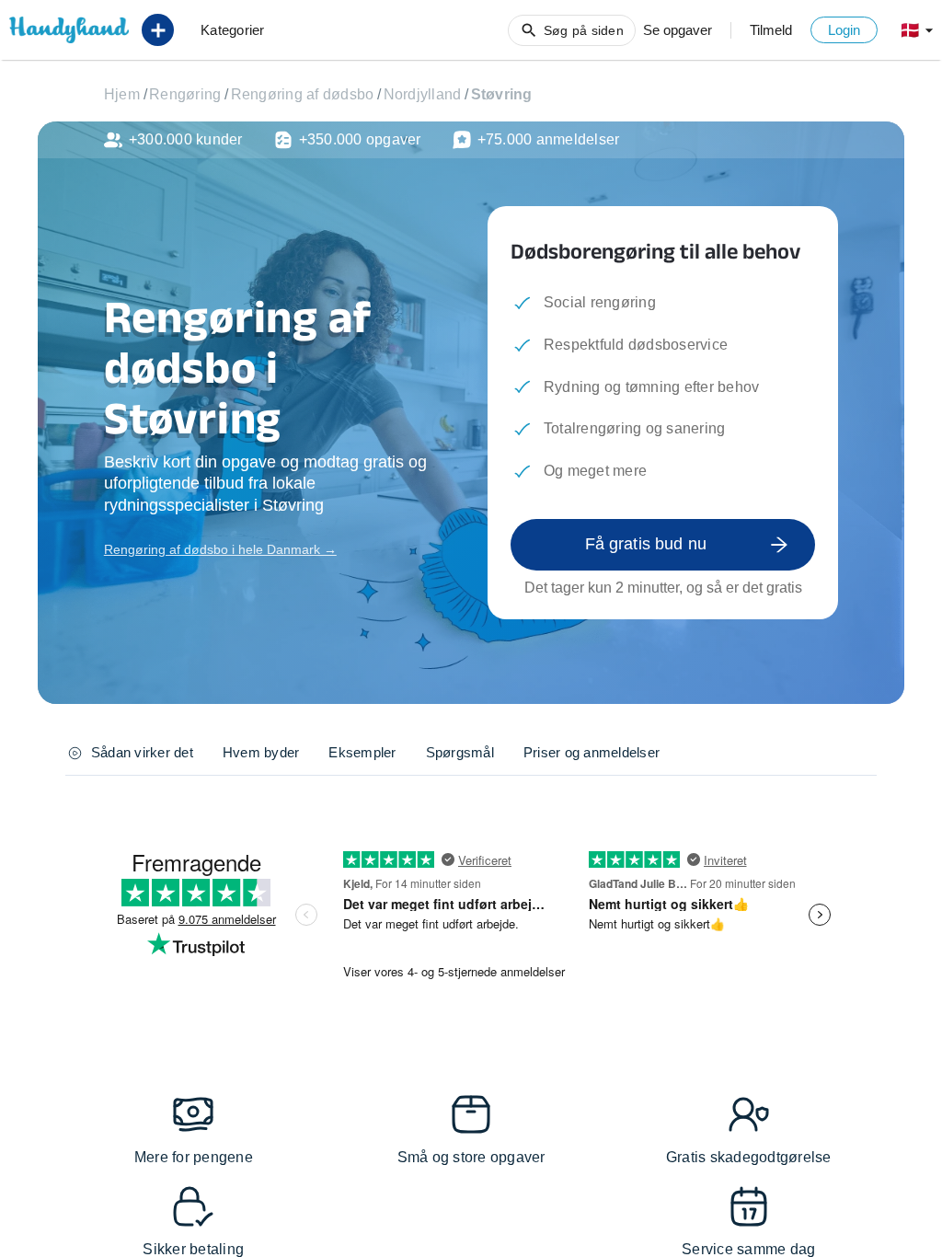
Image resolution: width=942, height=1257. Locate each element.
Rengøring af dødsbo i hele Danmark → (220, 549)
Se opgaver (677, 30)
